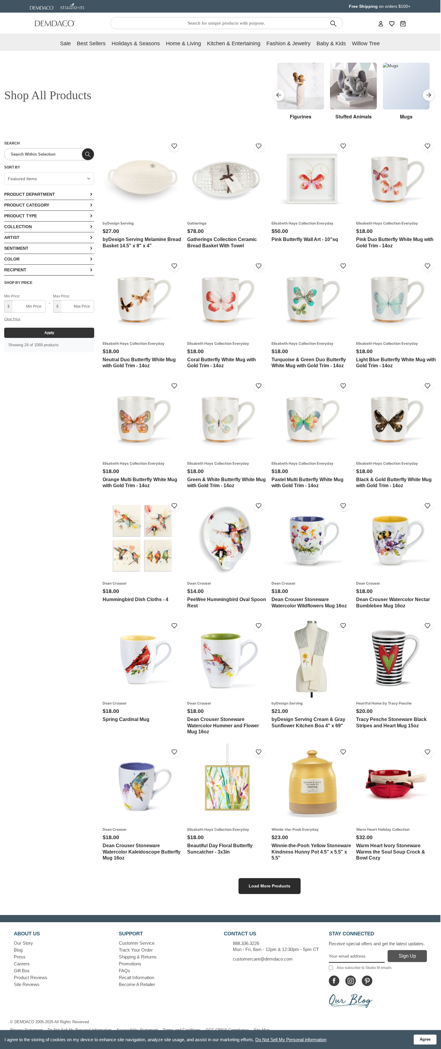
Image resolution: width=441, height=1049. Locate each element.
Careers (22, 963)
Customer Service (136, 943)
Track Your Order (136, 949)
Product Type (20, 215)
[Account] (380, 23)
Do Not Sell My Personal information (290, 1039)
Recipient (15, 269)
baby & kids (331, 43)
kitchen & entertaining (233, 43)
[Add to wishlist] (174, 146)
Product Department (29, 194)
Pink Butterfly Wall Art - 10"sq (305, 239)
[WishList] (391, 23)
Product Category (26, 205)
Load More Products (269, 886)
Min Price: (12, 296)
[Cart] (403, 23)
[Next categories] (429, 95)
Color (12, 259)
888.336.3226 (246, 943)
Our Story (23, 943)
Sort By (12, 167)
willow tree (366, 43)
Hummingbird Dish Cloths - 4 (135, 599)
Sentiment (16, 248)
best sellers (91, 43)
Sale (65, 43)
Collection (18, 226)
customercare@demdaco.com (263, 958)
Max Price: (61, 296)
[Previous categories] (279, 95)
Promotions (130, 963)
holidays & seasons (136, 43)
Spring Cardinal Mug (126, 719)
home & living (183, 43)
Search (12, 143)
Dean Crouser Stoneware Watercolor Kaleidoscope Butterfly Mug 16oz (142, 852)
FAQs (124, 970)
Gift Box (22, 970)
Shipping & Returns (138, 956)
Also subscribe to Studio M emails (364, 968)
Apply (49, 333)
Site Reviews (27, 984)
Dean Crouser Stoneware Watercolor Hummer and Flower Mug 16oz (223, 726)
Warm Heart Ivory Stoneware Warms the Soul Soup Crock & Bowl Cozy (390, 852)
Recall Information (136, 977)
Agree (425, 1039)
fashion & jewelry (288, 43)
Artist (12, 237)
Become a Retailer (137, 984)
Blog (18, 949)
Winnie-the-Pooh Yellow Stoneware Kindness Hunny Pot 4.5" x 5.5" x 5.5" (311, 852)
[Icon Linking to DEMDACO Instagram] (350, 981)
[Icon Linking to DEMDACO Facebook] (334, 981)
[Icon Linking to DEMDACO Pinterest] (367, 981)
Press (20, 956)
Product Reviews (30, 977)
